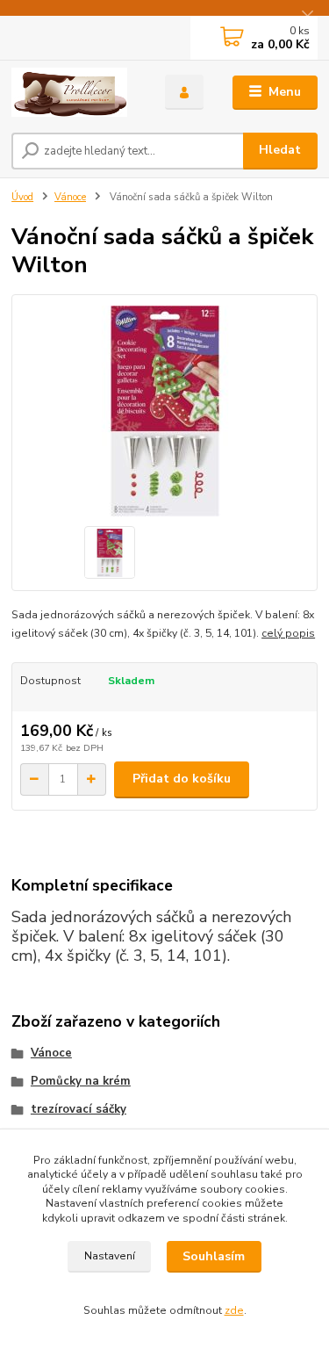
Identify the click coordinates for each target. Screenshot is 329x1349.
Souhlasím (213, 1256)
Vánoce (70, 197)
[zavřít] (307, 17)
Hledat (280, 149)
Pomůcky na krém (81, 1081)
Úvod (22, 197)
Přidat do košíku (181, 778)
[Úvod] (75, 92)
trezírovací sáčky (78, 1109)
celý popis (288, 633)
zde (234, 1310)
